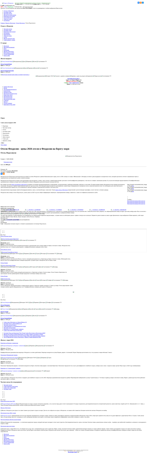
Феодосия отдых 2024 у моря (8, 413)
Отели (5, 37)
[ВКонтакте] (138, 3)
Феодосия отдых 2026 (9, 99)
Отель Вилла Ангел (6, 249)
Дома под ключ (8, 19)
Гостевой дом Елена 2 (73, 78)
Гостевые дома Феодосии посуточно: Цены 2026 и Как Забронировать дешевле (24, 335)
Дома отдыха (6, 137)
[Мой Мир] (143, 3)
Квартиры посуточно (9, 16)
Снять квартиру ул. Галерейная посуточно (15, 326)
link (133, 186)
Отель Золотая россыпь (7, 70)
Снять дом (5, 138)
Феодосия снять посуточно (8, 426)
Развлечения (7, 91)
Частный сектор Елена (9, 327)
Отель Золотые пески (6, 236)
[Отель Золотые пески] (9, 239)
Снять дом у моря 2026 (10, 387)
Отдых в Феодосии (9, 10)
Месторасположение (9, 47)
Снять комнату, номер (9, 40)
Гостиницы (7, 20)
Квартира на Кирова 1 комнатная (9, 343)
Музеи (5, 88)
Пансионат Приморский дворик (9, 355)
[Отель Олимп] (8, 265)
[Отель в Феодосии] (5, 278)
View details (4, 145)
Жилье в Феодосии (6, 407)
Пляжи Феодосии (8, 86)
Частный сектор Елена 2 (10, 325)
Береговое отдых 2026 (9, 104)
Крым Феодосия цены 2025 (8, 401)
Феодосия (6, 46)
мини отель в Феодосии (61, 190)
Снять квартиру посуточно (11, 386)
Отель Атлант (4, 311)
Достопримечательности (10, 89)
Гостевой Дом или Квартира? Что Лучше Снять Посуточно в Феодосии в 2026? (24, 333)
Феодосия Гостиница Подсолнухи (136, 201)
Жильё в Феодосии (10, 23)
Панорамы (6, 50)
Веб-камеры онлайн (9, 52)
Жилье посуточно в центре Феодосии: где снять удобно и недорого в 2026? (23, 334)
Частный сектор (8, 13)
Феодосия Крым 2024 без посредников (11, 419)
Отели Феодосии (8, 17)
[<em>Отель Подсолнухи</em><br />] (32, 209)
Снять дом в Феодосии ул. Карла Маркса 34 (15, 322)
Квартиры (5, 126)
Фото (5, 48)
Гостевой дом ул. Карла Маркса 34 (13, 323)
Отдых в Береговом (9, 54)
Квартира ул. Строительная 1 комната (13, 329)
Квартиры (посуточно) (10, 31)
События (6, 100)
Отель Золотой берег (6, 64)
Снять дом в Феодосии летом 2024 (13, 330)
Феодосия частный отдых (10, 93)
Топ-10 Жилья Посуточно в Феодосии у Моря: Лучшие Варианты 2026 (22, 337)
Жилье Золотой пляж (9, 38)
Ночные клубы (7, 92)
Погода (6, 102)
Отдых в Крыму (8, 103)
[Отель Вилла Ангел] (9, 252)
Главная (3, 23)
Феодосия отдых (8, 96)
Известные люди (8, 95)
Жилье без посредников (10, 15)
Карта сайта (7, 55)
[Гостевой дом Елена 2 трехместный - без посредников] (15, 74)
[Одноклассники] (141, 3)
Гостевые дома (7, 12)
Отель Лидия (4, 276)
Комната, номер (6, 140)
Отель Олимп (4, 263)
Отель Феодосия (5, 305)
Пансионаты (7, 34)
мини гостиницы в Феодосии (19, 184)
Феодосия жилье (8, 97)
